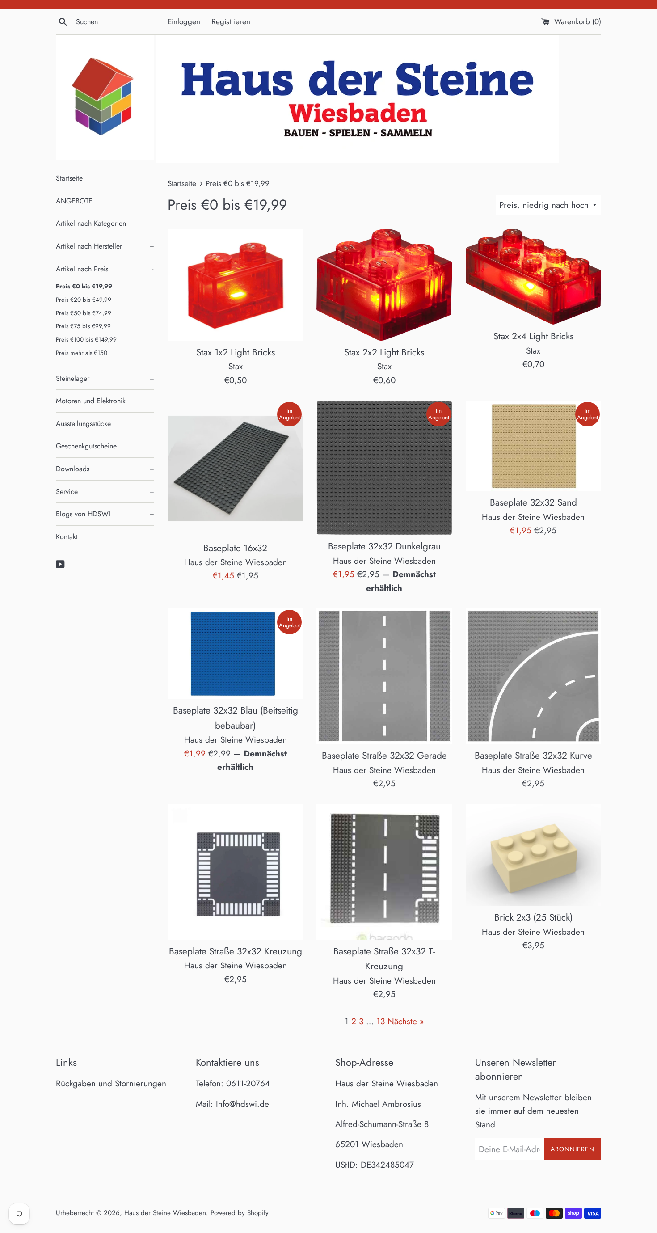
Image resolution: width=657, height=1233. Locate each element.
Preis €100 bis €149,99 (86, 339)
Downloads (105, 469)
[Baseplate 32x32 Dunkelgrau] (384, 468)
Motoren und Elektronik (91, 401)
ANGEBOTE (74, 201)
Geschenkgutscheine (86, 446)
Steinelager (105, 378)
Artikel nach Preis (104, 269)
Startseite (69, 178)
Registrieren (230, 21)
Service (105, 491)
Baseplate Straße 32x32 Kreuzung (235, 951)
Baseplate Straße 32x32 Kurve (533, 755)
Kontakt (67, 537)
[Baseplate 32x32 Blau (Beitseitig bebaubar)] (235, 653)
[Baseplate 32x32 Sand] (533, 446)
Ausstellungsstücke (83, 423)
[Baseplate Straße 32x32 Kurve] (533, 676)
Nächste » (405, 1021)
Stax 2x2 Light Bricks (384, 352)
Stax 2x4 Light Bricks (533, 336)
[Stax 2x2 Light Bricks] (384, 285)
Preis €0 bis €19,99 (84, 286)
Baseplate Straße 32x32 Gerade (384, 755)
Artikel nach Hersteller (105, 246)
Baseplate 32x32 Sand (533, 502)
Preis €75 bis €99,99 (83, 325)
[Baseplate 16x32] (235, 468)
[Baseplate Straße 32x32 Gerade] (384, 676)
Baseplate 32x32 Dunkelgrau (384, 546)
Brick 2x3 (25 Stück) (533, 917)
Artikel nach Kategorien (105, 223)
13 (380, 1021)
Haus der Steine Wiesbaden (165, 1213)
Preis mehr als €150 (81, 352)
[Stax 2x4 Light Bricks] (533, 277)
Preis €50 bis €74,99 (83, 312)
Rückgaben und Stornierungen (111, 1083)
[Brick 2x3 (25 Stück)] (533, 855)
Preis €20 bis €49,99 (83, 299)
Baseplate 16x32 (235, 548)
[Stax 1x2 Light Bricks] (235, 285)
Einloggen (184, 21)
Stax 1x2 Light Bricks (235, 352)
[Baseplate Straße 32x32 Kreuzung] (235, 872)
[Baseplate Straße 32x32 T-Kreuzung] (384, 872)
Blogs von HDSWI (105, 514)
